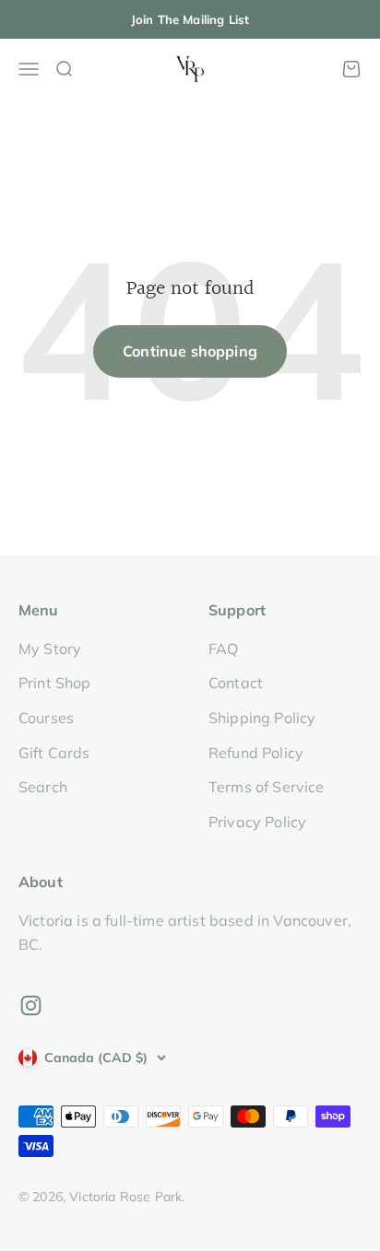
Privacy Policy (257, 822)
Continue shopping (190, 351)
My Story (49, 648)
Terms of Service (266, 786)
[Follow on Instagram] (30, 1005)
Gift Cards (54, 752)
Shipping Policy (261, 717)
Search (42, 786)
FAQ (223, 648)
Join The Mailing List (190, 19)
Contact (235, 682)
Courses (46, 717)
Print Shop (54, 682)
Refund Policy (255, 752)
